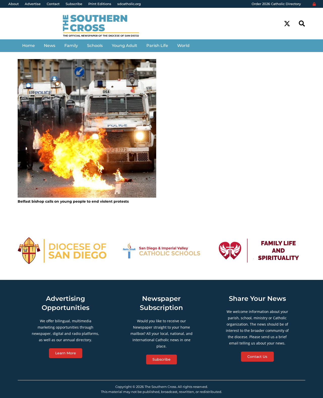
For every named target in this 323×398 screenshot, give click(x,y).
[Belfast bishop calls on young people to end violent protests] (87, 128)
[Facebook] (277, 23)
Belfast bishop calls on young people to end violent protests (73, 201)
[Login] (314, 4)
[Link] (104, 26)
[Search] (301, 24)
